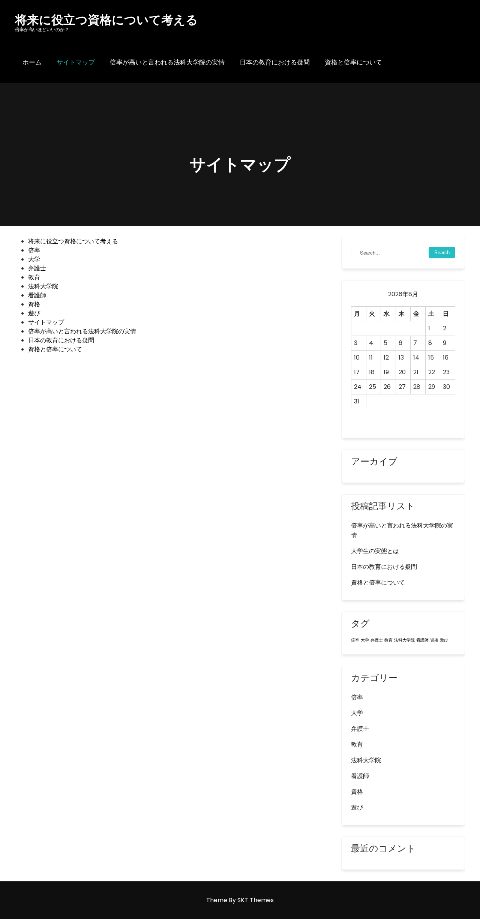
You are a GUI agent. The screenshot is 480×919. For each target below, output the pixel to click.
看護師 (37, 295)
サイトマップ (76, 62)
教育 (34, 277)
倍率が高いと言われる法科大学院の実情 (167, 62)
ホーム (32, 62)
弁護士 (37, 268)
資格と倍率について (353, 62)
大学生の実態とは (375, 551)
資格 (34, 304)
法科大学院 (43, 286)
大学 (34, 259)
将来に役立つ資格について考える (73, 241)
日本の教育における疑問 (275, 62)
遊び (34, 313)
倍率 (34, 250)
